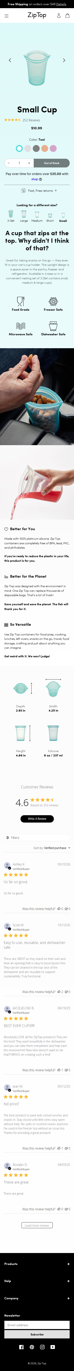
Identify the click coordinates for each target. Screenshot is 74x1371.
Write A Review (37, 819)
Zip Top (41, 1363)
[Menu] (7, 15)
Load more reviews (37, 1225)
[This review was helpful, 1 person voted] (59, 1070)
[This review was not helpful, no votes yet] (66, 909)
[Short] (50, 214)
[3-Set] (11, 214)
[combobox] (52, 848)
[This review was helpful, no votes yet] (59, 909)
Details (61, 4)
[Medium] (37, 214)
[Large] (24, 214)
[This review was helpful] (59, 992)
